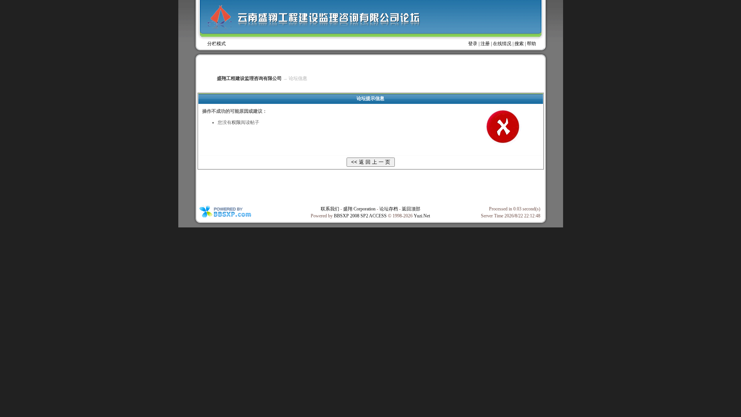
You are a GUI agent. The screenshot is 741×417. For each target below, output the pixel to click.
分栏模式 (216, 43)
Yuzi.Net (422, 216)
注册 (485, 43)
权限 (236, 122)
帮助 (531, 43)
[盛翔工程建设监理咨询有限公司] (368, 21)
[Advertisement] (370, 186)
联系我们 (330, 209)
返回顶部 (411, 209)
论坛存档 (388, 209)
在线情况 (502, 43)
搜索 (519, 43)
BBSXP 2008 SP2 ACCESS (360, 216)
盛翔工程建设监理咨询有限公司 (249, 78)
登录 (472, 43)
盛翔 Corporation (359, 209)
